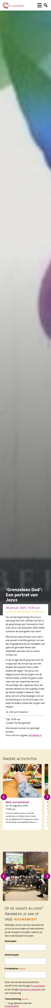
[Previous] (4, 797)
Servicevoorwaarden (30, 989)
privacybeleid (12, 1006)
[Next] (47, 797)
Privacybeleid (38, 985)
